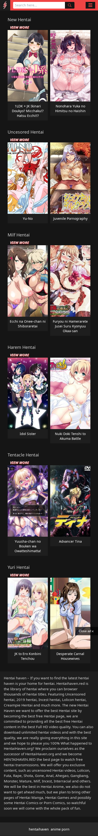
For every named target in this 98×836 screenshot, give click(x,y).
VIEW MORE (19, 27)
